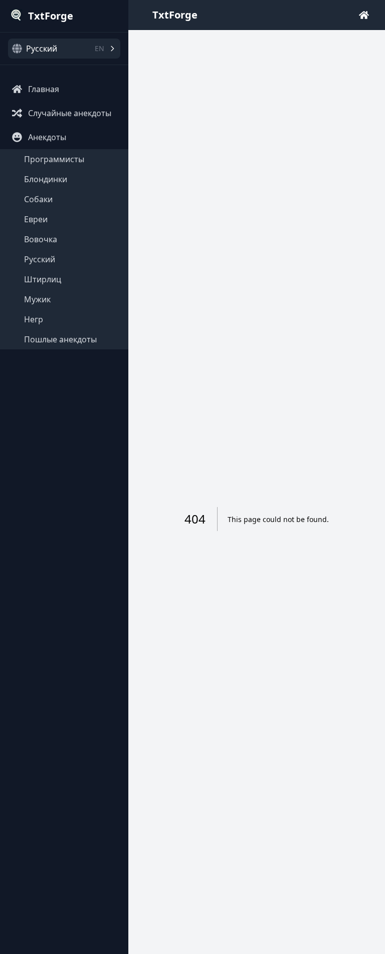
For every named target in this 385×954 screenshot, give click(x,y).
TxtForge (175, 15)
